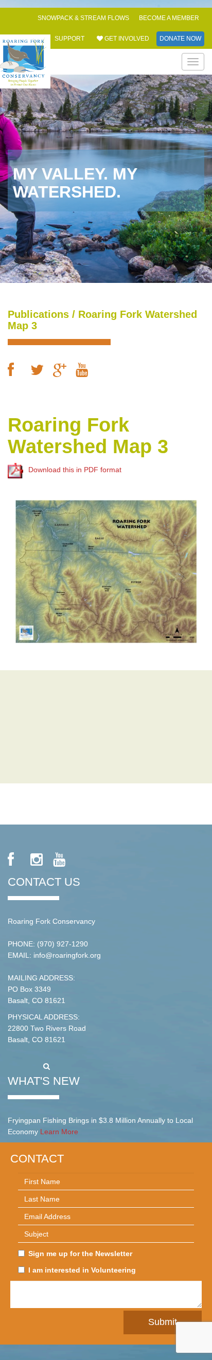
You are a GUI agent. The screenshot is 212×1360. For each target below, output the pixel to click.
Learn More (59, 1132)
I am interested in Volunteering (82, 1270)
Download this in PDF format (74, 470)
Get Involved (126, 38)
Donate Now (180, 38)
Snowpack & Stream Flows (83, 18)
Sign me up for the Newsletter (80, 1253)
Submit (162, 1322)
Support (69, 38)
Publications (38, 314)
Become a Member (169, 18)
